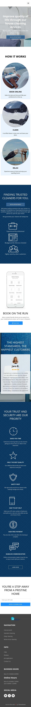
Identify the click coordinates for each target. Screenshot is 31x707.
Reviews (6, 655)
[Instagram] (9, 695)
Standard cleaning (9, 633)
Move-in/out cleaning (10, 639)
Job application (8, 658)
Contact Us (7, 661)
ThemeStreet (22, 704)
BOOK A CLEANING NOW (15, 604)
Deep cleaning (8, 636)
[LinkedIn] (13, 695)
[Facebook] (5, 695)
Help (5, 652)
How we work (8, 630)
